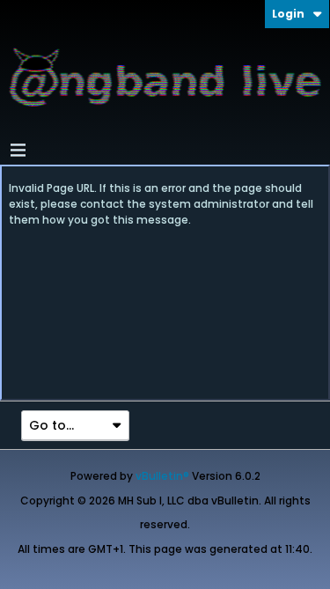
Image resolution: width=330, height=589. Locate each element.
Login (288, 13)
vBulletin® (162, 475)
